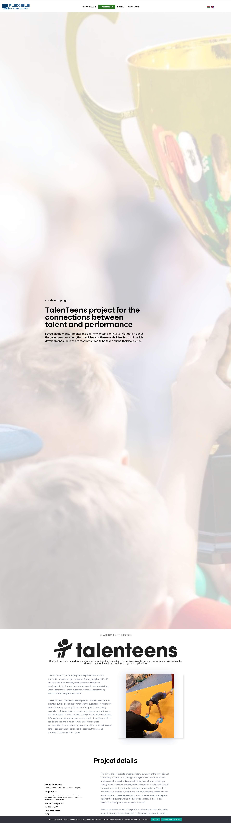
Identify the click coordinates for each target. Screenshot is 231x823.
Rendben (155, 819)
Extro (120, 6)
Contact (133, 6)
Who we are (89, 6)
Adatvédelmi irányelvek (172, 819)
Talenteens (106, 6)
